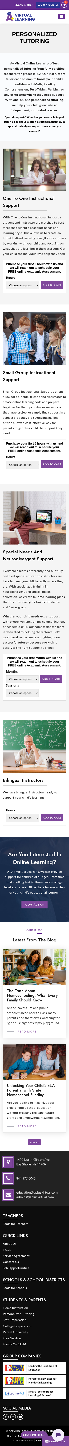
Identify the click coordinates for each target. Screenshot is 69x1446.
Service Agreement (16, 1255)
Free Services (12, 1338)
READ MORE (26, 1031)
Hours (10, 278)
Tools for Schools (15, 1288)
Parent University (15, 1332)
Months (12, 671)
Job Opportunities (16, 1268)
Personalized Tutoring (18, 1314)
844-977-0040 (23, 5)
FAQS (7, 1250)
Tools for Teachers (15, 1223)
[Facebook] (6, 1416)
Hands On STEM (14, 1344)
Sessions (12, 685)
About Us (9, 1243)
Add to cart (52, 285)
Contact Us (34, 904)
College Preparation (17, 1326)
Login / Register (48, 5)
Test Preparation (15, 1320)
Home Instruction (15, 1308)
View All (34, 1142)
